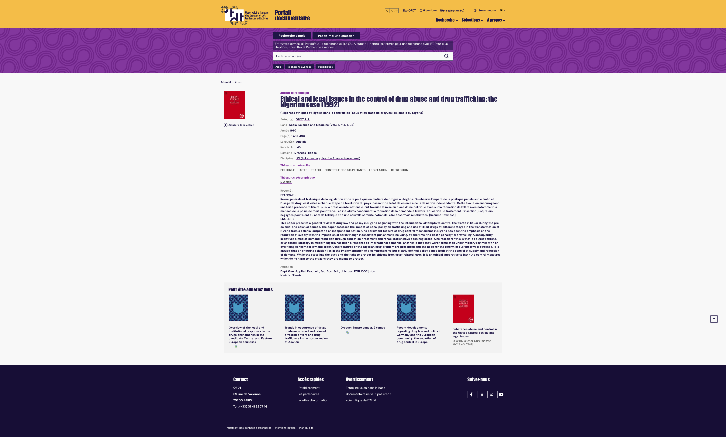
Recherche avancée (300, 66)
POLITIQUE (287, 170)
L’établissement (309, 388)
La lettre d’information (313, 400)
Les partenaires (308, 394)
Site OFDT (409, 10)
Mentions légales (285, 427)
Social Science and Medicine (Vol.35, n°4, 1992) (321, 125)
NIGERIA (286, 182)
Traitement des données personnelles (248, 427)
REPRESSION (399, 170)
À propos (494, 19)
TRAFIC (316, 170)
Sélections (471, 19)
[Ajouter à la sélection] (225, 125)
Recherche (445, 19)
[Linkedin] (481, 394)
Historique (429, 10)
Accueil (226, 82)
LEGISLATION (378, 170)
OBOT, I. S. (303, 119)
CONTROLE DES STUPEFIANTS (345, 170)
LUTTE (303, 170)
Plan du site (306, 427)
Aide (278, 66)
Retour (238, 82)
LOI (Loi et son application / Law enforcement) (328, 158)
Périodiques (325, 66)
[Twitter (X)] (491, 394)
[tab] (292, 35)
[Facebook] (471, 394)
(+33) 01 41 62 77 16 (253, 406)
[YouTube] (501, 394)
